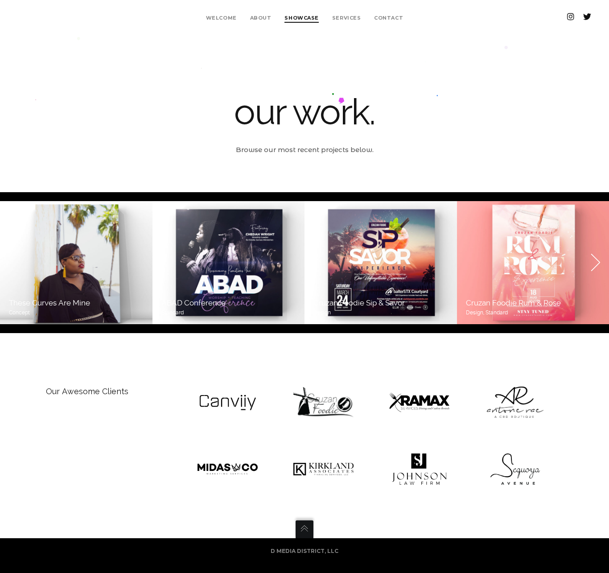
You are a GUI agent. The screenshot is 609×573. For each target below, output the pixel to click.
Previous (13, 262)
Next (595, 262)
